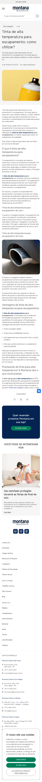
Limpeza (5, 645)
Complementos (7, 613)
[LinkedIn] (15, 531)
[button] (2, 484)
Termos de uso (7, 574)
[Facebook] (26, 531)
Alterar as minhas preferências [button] (21, 772)
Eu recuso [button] (21, 765)
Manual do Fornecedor (9, 559)
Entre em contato (16, 388)
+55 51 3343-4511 (10, 689)
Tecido (4, 635)
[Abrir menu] (3, 9)
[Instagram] (21, 531)
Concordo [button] (21, 760)
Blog (3, 597)
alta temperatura (24, 378)
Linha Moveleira (7, 640)
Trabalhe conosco (8, 586)
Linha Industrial (7, 619)
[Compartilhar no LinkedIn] (27, 399)
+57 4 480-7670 (10, 707)
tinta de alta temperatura (22, 133)
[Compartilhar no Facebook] (21, 399)
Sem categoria (8, 26)
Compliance (6, 564)
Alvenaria (5, 624)
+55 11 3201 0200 (10, 670)
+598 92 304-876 (10, 726)
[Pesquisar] (37, 16)
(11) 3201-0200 (21, 2)
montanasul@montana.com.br (14, 692)
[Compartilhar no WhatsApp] (15, 399)
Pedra (4, 629)
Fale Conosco (6, 591)
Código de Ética (7, 553)
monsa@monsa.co (10, 711)
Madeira (4, 608)
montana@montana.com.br (13, 673)
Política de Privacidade (10, 569)
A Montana (5, 548)
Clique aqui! (21, 428)
